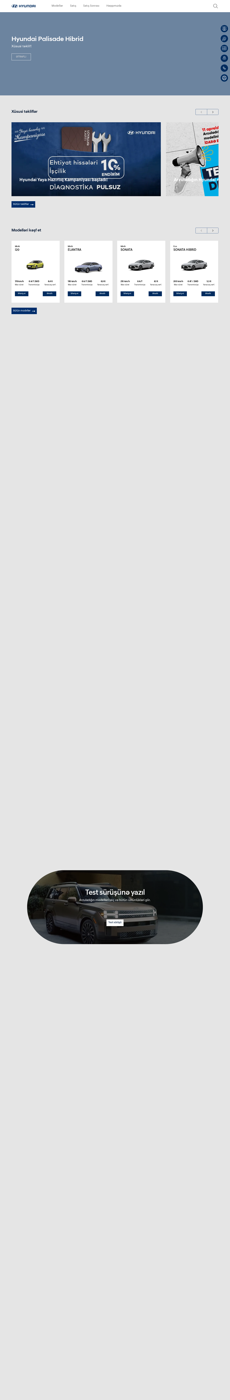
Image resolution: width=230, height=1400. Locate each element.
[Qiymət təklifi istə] (224, 38)
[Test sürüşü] (224, 78)
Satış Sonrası (91, 5)
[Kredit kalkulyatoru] (224, 48)
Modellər (57, 5)
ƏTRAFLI (21, 56)
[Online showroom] (224, 28)
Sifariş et (22, 294)
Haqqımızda (113, 5)
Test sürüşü (114, 922)
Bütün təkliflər (21, 204)
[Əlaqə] (224, 68)
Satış (73, 5)
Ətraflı (49, 294)
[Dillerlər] (224, 58)
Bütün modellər (22, 310)
